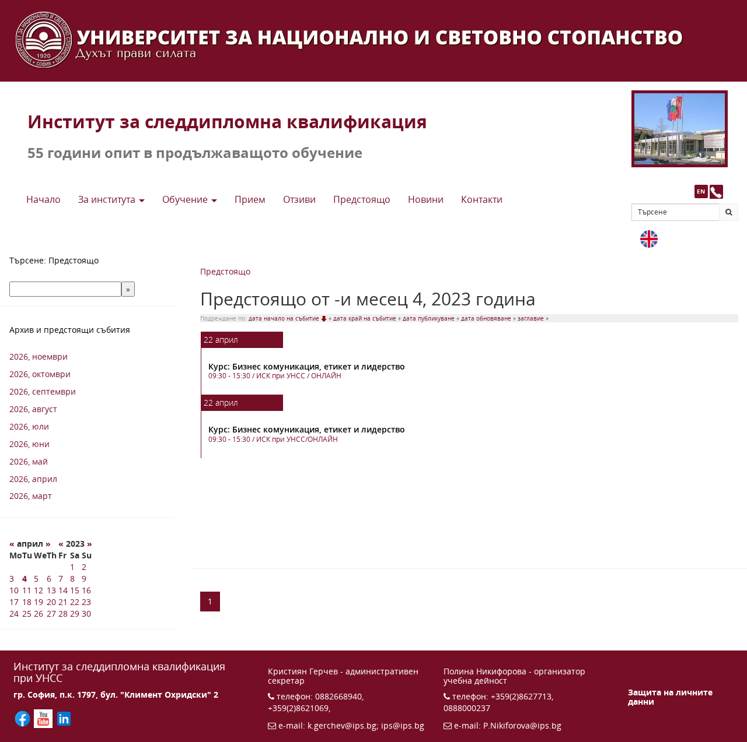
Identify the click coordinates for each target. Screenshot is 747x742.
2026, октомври (40, 373)
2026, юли (29, 426)
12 (38, 590)
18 (27, 601)
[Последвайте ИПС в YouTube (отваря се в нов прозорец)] (44, 717)
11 (27, 590)
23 (86, 601)
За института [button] (108, 199)
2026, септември (42, 391)
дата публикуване (429, 318)
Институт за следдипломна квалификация (227, 121)
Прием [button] (250, 199)
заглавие (532, 318)
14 (63, 590)
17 (14, 601)
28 (63, 613)
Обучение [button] (186, 199)
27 (51, 613)
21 (63, 601)
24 (14, 613)
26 (38, 613)
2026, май (28, 461)
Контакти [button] (481, 199)
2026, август (33, 408)
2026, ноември (38, 356)
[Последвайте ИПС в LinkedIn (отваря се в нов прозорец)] (64, 717)
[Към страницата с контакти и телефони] (716, 191)
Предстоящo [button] (361, 199)
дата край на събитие (365, 318)
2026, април (33, 478)
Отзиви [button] (299, 199)
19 (38, 601)
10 (14, 590)
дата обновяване (487, 318)
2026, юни (29, 443)
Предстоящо (225, 271)
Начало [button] (43, 199)
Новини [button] (426, 199)
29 (74, 613)
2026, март (30, 495)
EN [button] (701, 191)
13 (51, 590)
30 (86, 613)
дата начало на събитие (285, 318)
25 (27, 613)
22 (74, 601)
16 (86, 590)
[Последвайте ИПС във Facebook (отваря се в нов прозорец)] (23, 717)
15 (74, 590)
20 (51, 601)
